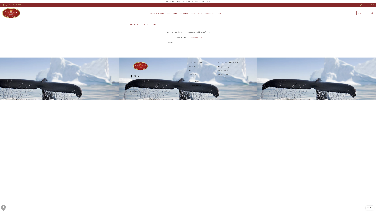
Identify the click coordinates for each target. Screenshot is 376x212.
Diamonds (184, 13)
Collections (172, 13)
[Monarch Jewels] (11, 13)
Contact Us (193, 78)
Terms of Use (222, 78)
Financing (192, 74)
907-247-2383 (16, 5)
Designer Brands (157, 13)
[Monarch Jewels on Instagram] (6, 5)
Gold (193, 13)
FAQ (190, 70)
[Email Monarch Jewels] (9, 5)
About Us (221, 13)
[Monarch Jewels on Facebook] (3, 5)
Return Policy (223, 70)
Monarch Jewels (140, 92)
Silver (200, 13)
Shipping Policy (223, 67)
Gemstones (209, 13)
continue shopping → (194, 37)
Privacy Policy (223, 74)
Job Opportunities (195, 81)
